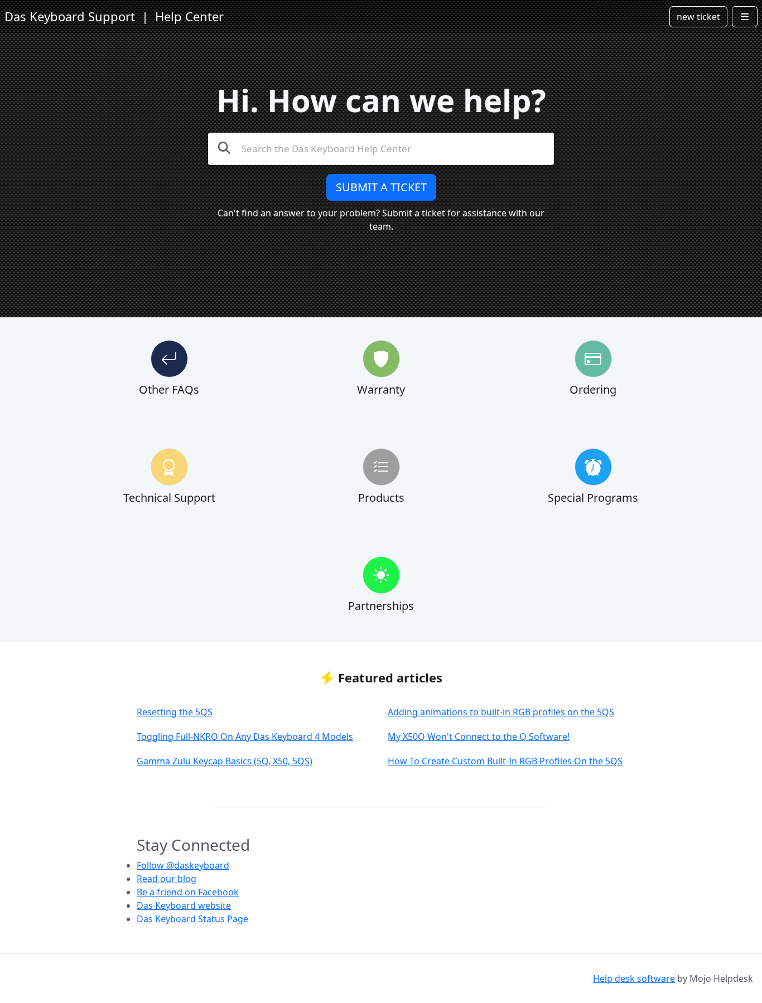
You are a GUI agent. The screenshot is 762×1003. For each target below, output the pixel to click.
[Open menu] (745, 16)
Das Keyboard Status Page (192, 919)
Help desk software (634, 978)
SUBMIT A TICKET (381, 187)
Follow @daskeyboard (183, 865)
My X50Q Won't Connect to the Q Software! (479, 736)
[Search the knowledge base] (224, 147)
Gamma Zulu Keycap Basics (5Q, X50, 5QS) (224, 761)
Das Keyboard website (184, 905)
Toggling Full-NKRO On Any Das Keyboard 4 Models (245, 736)
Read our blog (166, 879)
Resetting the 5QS (175, 712)
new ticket (698, 17)
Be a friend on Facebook (188, 892)
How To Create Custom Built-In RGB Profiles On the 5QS (505, 761)
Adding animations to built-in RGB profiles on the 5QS (501, 712)
